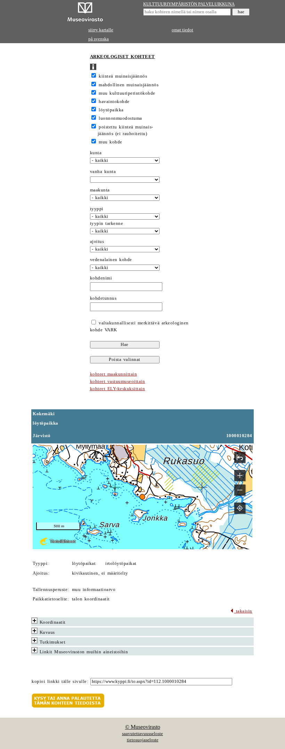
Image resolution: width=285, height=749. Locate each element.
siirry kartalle (100, 29)
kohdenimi (101, 278)
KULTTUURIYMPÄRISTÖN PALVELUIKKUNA (189, 4)
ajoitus (97, 241)
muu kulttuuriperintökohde (127, 93)
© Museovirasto (142, 727)
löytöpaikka (111, 110)
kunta (96, 152)
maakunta (100, 190)
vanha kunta (103, 171)
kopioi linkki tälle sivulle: (60, 681)
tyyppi (97, 208)
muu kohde (110, 142)
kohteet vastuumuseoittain (117, 381)
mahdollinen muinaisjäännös (128, 84)
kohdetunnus (103, 298)
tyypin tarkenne (106, 223)
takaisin (243, 611)
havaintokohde (114, 101)
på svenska (98, 39)
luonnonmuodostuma (120, 118)
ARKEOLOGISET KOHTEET (122, 56)
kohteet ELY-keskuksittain (117, 388)
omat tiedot (182, 29)
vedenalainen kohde (111, 259)
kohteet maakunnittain (113, 374)
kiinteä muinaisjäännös (123, 76)
